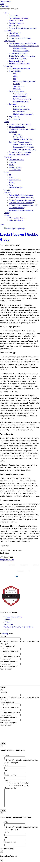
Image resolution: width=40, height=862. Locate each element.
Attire (11, 185)
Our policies (8, 624)
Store (6, 172)
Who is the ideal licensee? (22, 144)
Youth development (20, 94)
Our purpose (13, 15)
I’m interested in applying (21, 785)
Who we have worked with (23, 139)
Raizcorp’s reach (15, 25)
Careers (7, 190)
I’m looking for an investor (18, 53)
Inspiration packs (15, 180)
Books (11, 177)
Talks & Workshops (16, 187)
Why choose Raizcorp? (17, 127)
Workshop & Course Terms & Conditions (18, 627)
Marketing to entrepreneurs (23, 114)
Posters (11, 182)
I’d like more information (20, 783)
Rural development (20, 96)
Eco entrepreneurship (21, 101)
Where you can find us (17, 218)
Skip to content (5, 1)
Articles (11, 165)
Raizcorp (5, 634)
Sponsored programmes (13, 617)
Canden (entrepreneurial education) (22, 200)
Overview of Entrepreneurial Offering (22, 43)
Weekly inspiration (15, 167)
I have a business (19, 48)
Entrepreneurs (9, 41)
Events (6, 213)
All (10, 175)
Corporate (12, 104)
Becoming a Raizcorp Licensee (20, 142)
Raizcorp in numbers (16, 23)
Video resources (15, 170)
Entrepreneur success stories (19, 63)
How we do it (18, 137)
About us (7, 31)
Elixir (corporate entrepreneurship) (21, 203)
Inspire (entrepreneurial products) (21, 210)
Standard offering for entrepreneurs (22, 56)
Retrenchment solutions (21, 109)
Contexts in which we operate (20, 38)
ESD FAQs (17, 89)
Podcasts (12, 162)
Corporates (8, 66)
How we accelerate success (19, 18)
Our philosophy (14, 36)
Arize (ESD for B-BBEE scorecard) (21, 197)
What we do (17, 134)
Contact (7, 215)
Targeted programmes (17, 91)
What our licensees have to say (24, 149)
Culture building (19, 106)
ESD (14, 73)
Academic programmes (17, 58)
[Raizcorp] (4, 6)
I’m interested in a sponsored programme (24, 46)
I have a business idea (21, 51)
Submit (3, 687)
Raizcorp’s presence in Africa (19, 154)
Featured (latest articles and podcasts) (23, 28)
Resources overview (16, 160)
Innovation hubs (19, 112)
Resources (8, 157)
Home (6, 13)
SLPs (15, 76)
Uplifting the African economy (20, 124)
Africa (6, 122)
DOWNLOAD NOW (7, 849)
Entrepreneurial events (17, 61)
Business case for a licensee (23, 147)
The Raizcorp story (16, 20)
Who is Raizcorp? (15, 33)
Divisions (7, 192)
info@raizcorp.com (7, 560)
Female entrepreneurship (22, 99)
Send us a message (16, 220)
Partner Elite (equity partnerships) (21, 195)
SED (14, 79)
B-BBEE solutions (15, 71)
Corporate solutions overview (19, 68)
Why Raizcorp (14, 117)
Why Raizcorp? (18, 86)
